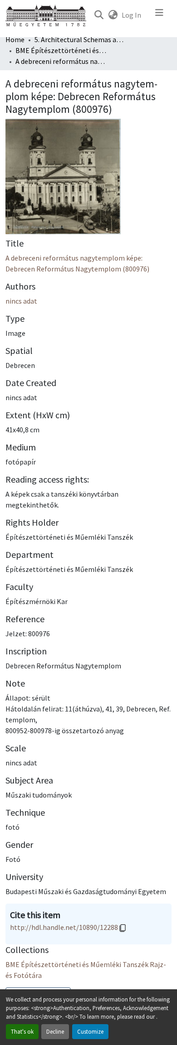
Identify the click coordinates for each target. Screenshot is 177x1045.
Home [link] (15, 39)
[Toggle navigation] (159, 15)
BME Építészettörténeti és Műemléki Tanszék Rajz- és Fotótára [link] (60, 50)
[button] (98, 15)
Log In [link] (131, 14)
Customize (90, 1031)
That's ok (22, 1031)
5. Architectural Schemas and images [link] (79, 39)
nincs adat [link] (21, 300)
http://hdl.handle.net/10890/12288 (64, 927)
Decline (55, 1031)
